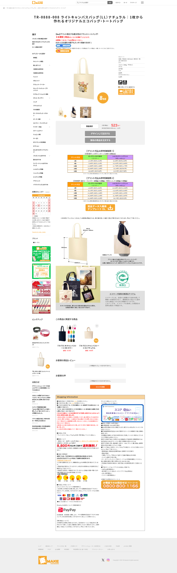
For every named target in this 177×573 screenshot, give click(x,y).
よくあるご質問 (128, 546)
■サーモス (36, 242)
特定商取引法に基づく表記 (80, 549)
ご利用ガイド (73, 546)
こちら (75, 401)
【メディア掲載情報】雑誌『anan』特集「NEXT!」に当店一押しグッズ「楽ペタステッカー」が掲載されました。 (41, 410)
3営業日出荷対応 (38, 69)
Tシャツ (35, 77)
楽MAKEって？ (49, 546)
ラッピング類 (37, 134)
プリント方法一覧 (61, 546)
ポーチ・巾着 (36, 119)
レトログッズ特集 (38, 169)
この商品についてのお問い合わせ (126, 92)
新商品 (35, 58)
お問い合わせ (111, 549)
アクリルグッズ (37, 106)
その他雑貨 (36, 109)
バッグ (35, 102)
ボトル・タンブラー (38, 98)
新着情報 (40, 549)
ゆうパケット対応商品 (39, 142)
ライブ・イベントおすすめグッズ (40, 164)
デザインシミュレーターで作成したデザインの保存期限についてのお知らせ (41, 388)
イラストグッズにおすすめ (40, 185)
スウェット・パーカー (39, 84)
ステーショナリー (38, 131)
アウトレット (36, 181)
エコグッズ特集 (37, 177)
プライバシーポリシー (97, 549)
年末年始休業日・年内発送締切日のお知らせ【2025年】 (41, 427)
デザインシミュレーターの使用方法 (90, 546)
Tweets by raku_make (39, 232)
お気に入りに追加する (127, 87)
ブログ (49, 549)
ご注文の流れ (108, 546)
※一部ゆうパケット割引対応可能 (88, 441)
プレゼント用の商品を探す (39, 39)
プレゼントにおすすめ (39, 156)
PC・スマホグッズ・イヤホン (40, 114)
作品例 (118, 546)
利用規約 (66, 549)
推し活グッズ (37, 65)
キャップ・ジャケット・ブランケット (40, 89)
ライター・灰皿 (37, 127)
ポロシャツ (36, 81)
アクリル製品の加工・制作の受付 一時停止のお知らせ (41, 420)
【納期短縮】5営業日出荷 (64, 460)
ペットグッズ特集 (38, 173)
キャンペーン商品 (38, 61)
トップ (39, 546)
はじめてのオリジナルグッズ (40, 151)
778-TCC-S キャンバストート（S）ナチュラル (89, 346)
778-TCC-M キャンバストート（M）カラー (66, 346)
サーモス (35, 138)
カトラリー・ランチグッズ (40, 123)
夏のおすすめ (37, 160)
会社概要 (57, 549)
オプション (36, 146)
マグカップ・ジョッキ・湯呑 (40, 94)
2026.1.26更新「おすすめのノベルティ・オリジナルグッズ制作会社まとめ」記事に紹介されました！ (41, 399)
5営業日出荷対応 (38, 73)
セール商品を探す (37, 47)
